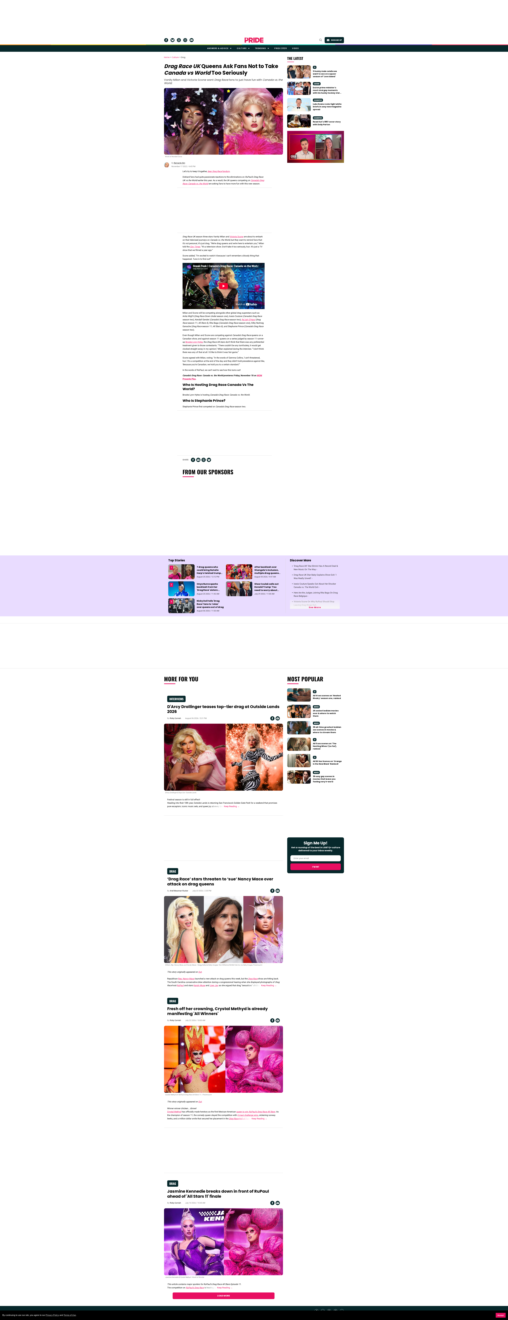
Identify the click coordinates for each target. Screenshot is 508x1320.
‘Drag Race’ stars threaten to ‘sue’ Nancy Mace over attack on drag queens (220, 881)
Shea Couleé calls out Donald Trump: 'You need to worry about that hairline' (266, 588)
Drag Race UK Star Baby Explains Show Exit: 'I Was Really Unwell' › (315, 577)
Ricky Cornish (175, 718)
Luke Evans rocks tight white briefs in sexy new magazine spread (327, 107)
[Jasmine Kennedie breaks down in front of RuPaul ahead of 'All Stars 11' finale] (223, 1241)
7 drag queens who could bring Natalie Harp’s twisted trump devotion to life (209, 571)
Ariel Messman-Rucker (179, 891)
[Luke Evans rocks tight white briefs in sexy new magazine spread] (299, 104)
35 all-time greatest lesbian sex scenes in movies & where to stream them (327, 730)
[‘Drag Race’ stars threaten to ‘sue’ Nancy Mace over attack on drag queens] (223, 929)
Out (200, 972)
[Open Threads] (179, 40)
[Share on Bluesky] (209, 460)
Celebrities (318, 100)
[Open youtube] (191, 40)
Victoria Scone (236, 236)
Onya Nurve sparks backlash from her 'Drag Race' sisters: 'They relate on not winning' (207, 590)
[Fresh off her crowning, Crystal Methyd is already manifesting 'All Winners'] (223, 1059)
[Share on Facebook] (193, 460)
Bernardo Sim (179, 163)
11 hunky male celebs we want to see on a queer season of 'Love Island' (325, 74)
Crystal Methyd (174, 1111)
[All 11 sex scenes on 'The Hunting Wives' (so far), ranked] (299, 744)
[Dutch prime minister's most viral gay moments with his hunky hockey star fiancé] (299, 88)
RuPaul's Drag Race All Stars (262, 1111)
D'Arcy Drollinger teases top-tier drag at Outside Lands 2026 (223, 709)
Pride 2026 (280, 48)
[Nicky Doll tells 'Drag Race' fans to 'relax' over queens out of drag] (181, 605)
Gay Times (195, 246)
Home (167, 57)
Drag (183, 57)
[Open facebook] (166, 40)
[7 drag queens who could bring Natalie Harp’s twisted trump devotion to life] (181, 571)
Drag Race (253, 978)
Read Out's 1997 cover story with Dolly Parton (327, 123)
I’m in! (315, 866)
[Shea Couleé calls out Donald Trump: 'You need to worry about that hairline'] (239, 588)
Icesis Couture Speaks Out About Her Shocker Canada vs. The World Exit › (315, 586)
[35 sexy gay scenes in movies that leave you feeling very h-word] (299, 776)
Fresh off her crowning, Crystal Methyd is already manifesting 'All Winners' (217, 1011)
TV (314, 67)
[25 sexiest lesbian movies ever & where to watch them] (299, 711)
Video (295, 48)
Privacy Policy (52, 1315)
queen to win (242, 1111)
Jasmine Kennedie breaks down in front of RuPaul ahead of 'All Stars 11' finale (218, 1193)
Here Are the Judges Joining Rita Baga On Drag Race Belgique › (316, 594)
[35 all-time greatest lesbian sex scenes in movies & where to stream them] (299, 727)
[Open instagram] (185, 40)
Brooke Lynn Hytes (194, 342)
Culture (241, 48)
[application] (315, 147)
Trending (260, 48)
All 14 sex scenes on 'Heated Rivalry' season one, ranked (327, 697)
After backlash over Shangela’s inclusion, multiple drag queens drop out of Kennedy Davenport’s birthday (266, 573)
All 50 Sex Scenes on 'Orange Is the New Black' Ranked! (327, 762)
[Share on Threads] (203, 460)
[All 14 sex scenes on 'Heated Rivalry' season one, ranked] (299, 694)
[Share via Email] (198, 460)
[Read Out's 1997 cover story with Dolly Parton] (299, 121)
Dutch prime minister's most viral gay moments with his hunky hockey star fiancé (326, 91)
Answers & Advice (217, 48)
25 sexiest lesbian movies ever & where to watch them (326, 713)
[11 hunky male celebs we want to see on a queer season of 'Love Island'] (299, 71)
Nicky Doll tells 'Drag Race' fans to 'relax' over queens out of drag (210, 604)
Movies (316, 707)
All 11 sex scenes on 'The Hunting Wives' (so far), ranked (325, 746)
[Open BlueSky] (172, 40)
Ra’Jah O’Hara (248, 319)
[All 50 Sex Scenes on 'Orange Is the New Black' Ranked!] (299, 760)
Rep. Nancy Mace (186, 978)
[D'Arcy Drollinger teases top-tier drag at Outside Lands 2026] (223, 756)
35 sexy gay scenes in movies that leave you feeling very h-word (324, 779)
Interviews (176, 699)
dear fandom (219, 171)
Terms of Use (70, 1315)
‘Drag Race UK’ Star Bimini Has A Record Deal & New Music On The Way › (316, 568)
